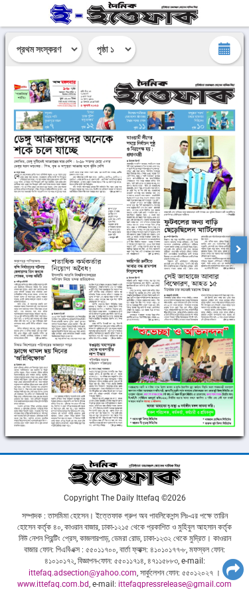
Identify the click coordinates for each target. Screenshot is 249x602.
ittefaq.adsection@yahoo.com (83, 572)
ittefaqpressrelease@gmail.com (175, 584)
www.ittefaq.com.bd (53, 584)
